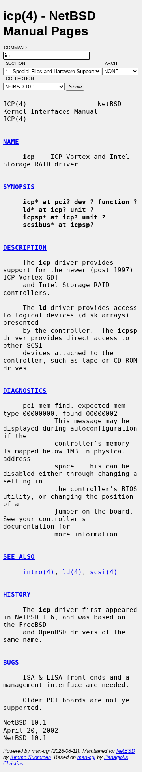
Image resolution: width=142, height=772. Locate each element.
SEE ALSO (19, 556)
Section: (18, 63)
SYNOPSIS (19, 187)
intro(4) (38, 572)
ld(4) (72, 572)
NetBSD (125, 751)
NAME (11, 142)
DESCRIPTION (25, 247)
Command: (18, 47)
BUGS (11, 662)
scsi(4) (104, 572)
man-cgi (86, 757)
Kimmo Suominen (30, 757)
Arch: (115, 63)
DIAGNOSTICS (25, 390)
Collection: (20, 78)
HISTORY (17, 594)
